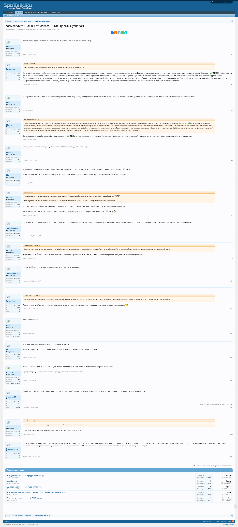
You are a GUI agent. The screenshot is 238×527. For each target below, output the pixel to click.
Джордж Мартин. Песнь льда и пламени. (24, 487)
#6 (232, 183)
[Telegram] (119, 32)
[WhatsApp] (122, 32)
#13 (231, 357)
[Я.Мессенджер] (125, 32)
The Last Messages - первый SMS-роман (24, 498)
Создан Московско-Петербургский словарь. (26, 476)
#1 (232, 54)
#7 (232, 215)
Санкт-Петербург (15, 383)
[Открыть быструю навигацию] (231, 21)
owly (8, 102)
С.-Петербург (16, 336)
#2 (232, 84)
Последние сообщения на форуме (36, 12)
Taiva (8, 426)
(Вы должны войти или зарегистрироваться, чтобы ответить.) (213, 466)
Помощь (216, 521)
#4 (232, 139)
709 (19, 332)
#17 (231, 456)
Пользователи (55, 12)
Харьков (18, 407)
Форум (19, 12)
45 (19, 235)
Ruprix (8, 325)
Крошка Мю (11, 69)
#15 (231, 407)
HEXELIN (9, 372)
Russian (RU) (8, 521)
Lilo (7, 175)
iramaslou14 (11, 397)
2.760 (18, 76)
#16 (231, 434)
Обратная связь (208, 521)
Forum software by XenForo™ (21, 524)
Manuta (49, 29)
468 (19, 379)
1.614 (18, 53)
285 (19, 159)
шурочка (9, 152)
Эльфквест (12, 481)
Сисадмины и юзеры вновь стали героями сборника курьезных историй (37, 492)
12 (19, 433)
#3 (232, 110)
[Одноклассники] (115, 32)
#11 (231, 308)
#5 (232, 160)
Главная (10, 12)
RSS (233, 521)
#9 (232, 258)
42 (19, 456)
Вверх (229, 521)
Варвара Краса (12, 449)
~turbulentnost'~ (12, 228)
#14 (231, 380)
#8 (232, 236)
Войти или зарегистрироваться (221, 2)
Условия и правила (228, 524)
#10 (231, 281)
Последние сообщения (12, 15)
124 (19, 403)
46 (19, 109)
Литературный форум (23, 29)
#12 (231, 333)
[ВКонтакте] (112, 32)
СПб (19, 79)
